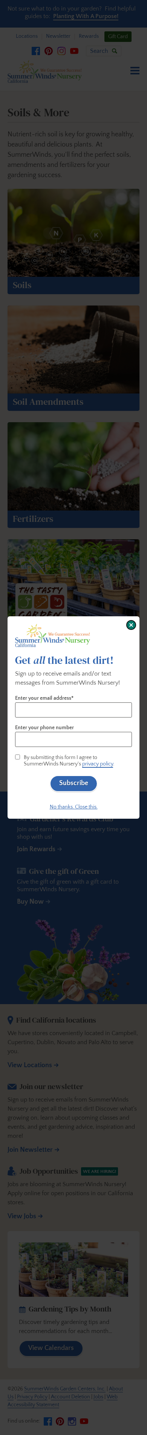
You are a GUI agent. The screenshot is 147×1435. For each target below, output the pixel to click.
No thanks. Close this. (74, 807)
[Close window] (131, 625)
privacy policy (97, 764)
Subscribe (73, 783)
